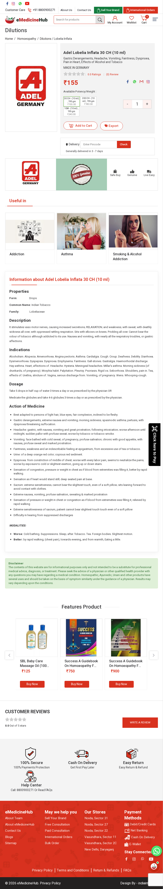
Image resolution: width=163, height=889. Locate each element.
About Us (66, 10)
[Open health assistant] (154, 866)
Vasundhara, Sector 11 (100, 837)
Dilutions (45, 39)
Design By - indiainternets (139, 883)
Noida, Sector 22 (96, 831)
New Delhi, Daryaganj (99, 849)
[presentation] (9, 655)
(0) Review (112, 74)
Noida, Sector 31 (96, 818)
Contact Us (84, 10)
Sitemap (11, 843)
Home (9, 39)
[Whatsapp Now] (156, 851)
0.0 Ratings (94, 74)
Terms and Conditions (73, 870)
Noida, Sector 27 (96, 824)
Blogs (9, 837)
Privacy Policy (42, 870)
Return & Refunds (106, 870)
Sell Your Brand (55, 818)
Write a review (140, 722)
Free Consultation (57, 824)
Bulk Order (52, 843)
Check (124, 144)
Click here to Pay (155, 448)
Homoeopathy (26, 39)
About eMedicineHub (19, 824)
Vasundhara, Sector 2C (100, 843)
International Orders (58, 837)
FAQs (127, 870)
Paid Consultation (57, 831)
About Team (13, 818)
